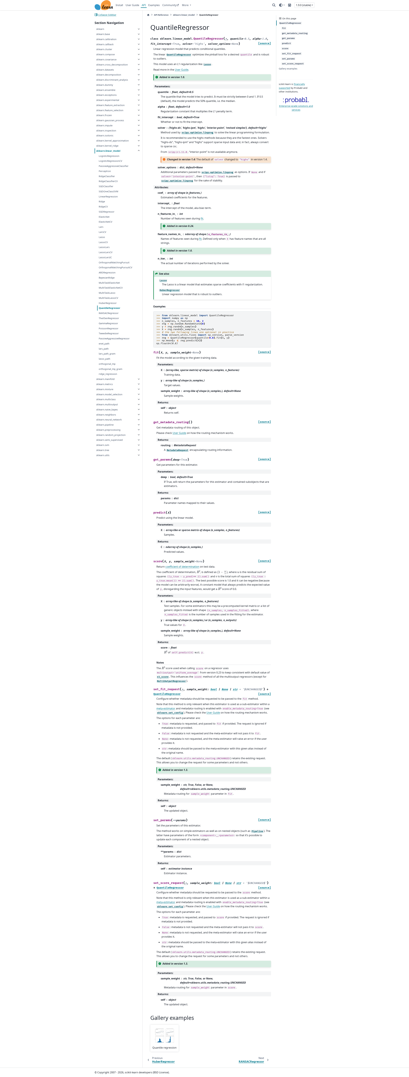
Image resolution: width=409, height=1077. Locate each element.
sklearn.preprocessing (108, 429)
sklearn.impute (104, 125)
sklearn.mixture (104, 389)
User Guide (132, 5)
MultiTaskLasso (107, 292)
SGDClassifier (106, 186)
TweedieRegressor (109, 333)
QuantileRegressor (109, 307)
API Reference (161, 14)
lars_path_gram (107, 353)
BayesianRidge (107, 277)
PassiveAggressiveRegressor (114, 338)
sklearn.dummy (104, 84)
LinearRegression (108, 196)
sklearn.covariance (106, 59)
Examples (154, 5)
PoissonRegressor (108, 328)
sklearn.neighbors (106, 414)
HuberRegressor (108, 302)
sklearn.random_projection (111, 434)
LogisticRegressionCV (110, 160)
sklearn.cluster (104, 49)
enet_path (104, 343)
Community (169, 5)
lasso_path (104, 358)
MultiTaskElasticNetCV (111, 287)
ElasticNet (104, 216)
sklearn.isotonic (104, 135)
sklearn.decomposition (108, 74)
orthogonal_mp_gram (110, 368)
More (185, 5)
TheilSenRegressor (109, 318)
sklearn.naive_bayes (107, 409)
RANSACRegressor (109, 313)
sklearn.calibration (106, 39)
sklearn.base (103, 34)
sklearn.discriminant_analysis (112, 79)
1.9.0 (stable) (303, 5)
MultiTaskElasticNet (109, 282)
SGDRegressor (106, 211)
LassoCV (103, 242)
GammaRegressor (108, 323)
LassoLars (104, 247)
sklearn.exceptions (106, 94)
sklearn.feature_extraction (110, 105)
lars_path (104, 348)
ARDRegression (107, 272)
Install (119, 5)
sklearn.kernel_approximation (112, 140)
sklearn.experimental (107, 100)
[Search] (274, 5)
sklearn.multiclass (106, 399)
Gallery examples (288, 68)
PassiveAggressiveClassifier (113, 166)
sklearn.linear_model (108, 150)
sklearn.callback (105, 44)
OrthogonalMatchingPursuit (114, 262)
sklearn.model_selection (109, 394)
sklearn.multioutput (107, 404)
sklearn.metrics (104, 384)
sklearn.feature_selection (109, 110)
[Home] (148, 15)
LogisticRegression (109, 155)
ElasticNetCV (105, 221)
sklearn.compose (105, 54)
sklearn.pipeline (105, 424)
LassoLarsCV (105, 252)
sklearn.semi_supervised (109, 439)
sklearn (100, 29)
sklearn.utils (102, 455)
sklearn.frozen (104, 115)
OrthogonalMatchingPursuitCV (115, 267)
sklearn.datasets (105, 69)
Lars (101, 226)
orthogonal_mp (107, 363)
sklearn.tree (102, 449)
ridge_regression (108, 373)
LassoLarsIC (105, 257)
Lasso (102, 236)
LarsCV (102, 231)
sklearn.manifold (105, 379)
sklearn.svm (102, 445)
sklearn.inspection (106, 130)
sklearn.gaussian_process (110, 120)
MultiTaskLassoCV (108, 297)
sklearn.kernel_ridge (107, 145)
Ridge (102, 201)
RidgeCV (103, 206)
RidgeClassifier (107, 176)
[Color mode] (282, 5)
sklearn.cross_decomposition (112, 64)
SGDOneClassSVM (108, 191)
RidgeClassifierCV (108, 181)
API (144, 5)
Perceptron (105, 170)
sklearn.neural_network (109, 419)
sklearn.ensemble (105, 89)
